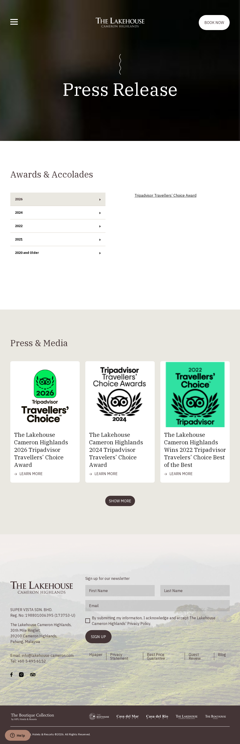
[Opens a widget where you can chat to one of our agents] (17, 736)
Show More (120, 501)
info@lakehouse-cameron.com (48, 655)
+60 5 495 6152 (32, 661)
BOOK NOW (214, 22)
